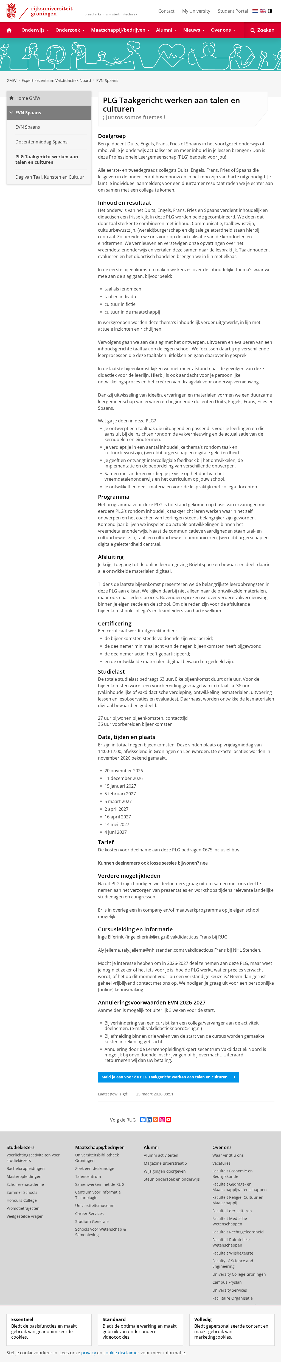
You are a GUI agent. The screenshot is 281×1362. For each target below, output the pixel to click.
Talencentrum (88, 1176)
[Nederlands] (255, 11)
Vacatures (221, 1163)
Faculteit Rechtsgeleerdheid (238, 1231)
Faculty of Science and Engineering (232, 1263)
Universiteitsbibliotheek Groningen (97, 1157)
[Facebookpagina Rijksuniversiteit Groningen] (142, 1120)
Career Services (89, 1213)
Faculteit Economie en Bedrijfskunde (232, 1173)
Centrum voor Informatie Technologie (98, 1194)
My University (196, 11)
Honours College (22, 1200)
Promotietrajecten (23, 1208)
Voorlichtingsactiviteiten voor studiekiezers (33, 1157)
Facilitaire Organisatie (232, 1298)
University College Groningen (239, 1274)
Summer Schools (22, 1192)
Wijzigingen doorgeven (165, 1171)
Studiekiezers (21, 1147)
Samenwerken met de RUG (99, 1184)
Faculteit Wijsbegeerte (232, 1253)
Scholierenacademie (25, 1184)
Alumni (151, 1147)
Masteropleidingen (24, 1176)
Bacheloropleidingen (26, 1168)
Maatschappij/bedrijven (100, 1147)
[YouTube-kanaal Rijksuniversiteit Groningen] (168, 1120)
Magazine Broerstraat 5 (165, 1163)
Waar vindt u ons (228, 1155)
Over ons (222, 1147)
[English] (263, 11)
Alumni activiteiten (161, 1155)
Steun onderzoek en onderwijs (172, 1179)
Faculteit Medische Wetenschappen (229, 1221)
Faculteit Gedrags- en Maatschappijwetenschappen (239, 1186)
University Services (229, 1290)
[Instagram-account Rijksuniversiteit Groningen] (162, 1120)
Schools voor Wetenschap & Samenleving (100, 1232)
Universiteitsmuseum (94, 1205)
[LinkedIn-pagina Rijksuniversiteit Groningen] (149, 1120)
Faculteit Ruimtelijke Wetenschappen (231, 1242)
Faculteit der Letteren (232, 1210)
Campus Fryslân (227, 1282)
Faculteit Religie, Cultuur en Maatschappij (237, 1200)
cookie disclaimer (121, 1352)
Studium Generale (92, 1221)
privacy (88, 1352)
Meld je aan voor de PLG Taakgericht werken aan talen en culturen (164, 1076)
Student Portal (233, 11)
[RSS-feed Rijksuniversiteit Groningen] (155, 1120)
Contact (166, 11)
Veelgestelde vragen (25, 1216)
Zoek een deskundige (94, 1168)
